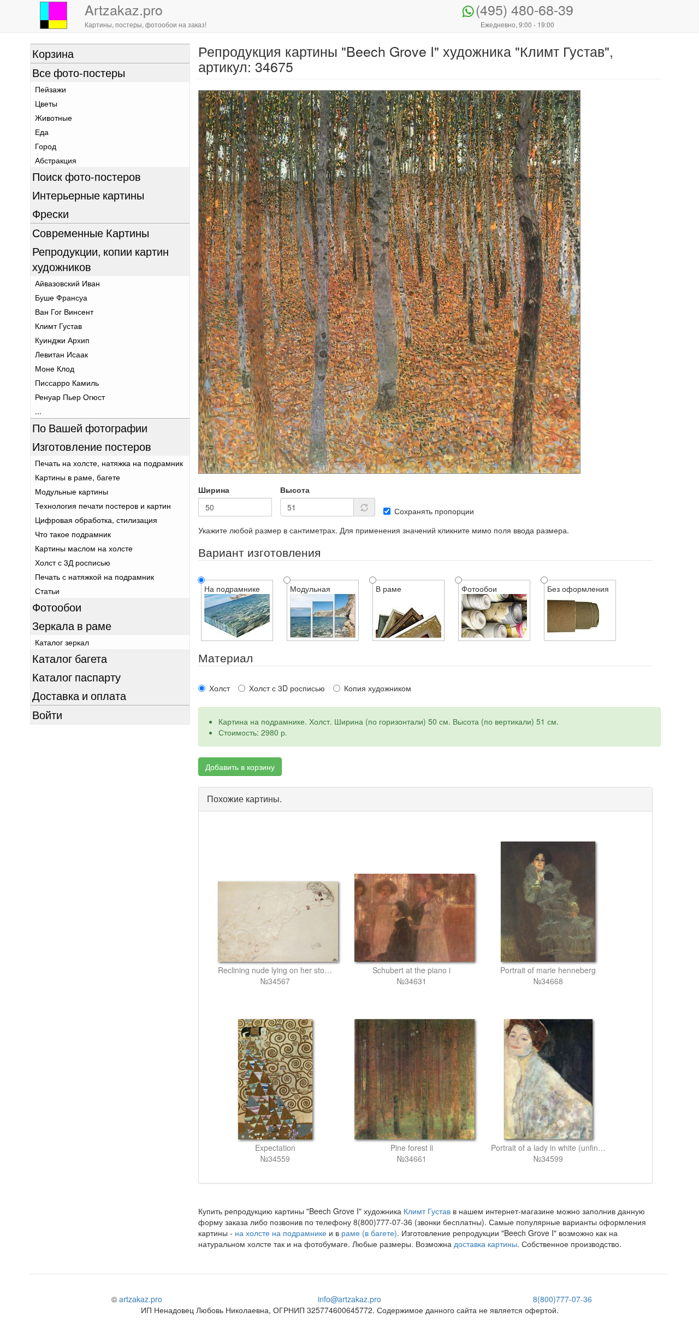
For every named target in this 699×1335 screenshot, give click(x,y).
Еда (42, 131)
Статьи (47, 590)
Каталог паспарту (76, 677)
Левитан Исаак (61, 354)
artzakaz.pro (140, 1298)
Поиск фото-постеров (86, 176)
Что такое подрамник (73, 533)
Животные (53, 117)
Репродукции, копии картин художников (100, 258)
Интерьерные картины (88, 195)
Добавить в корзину (240, 766)
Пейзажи (50, 89)
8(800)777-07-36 (562, 1298)
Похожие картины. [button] (244, 798)
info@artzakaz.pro (349, 1298)
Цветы (46, 103)
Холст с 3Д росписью (72, 562)
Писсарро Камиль (67, 382)
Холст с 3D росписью (287, 688)
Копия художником (377, 688)
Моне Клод (54, 368)
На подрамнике (232, 588)
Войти (47, 714)
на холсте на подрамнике (281, 1232)
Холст (219, 688)
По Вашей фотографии (89, 428)
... (38, 410)
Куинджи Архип (62, 339)
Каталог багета (69, 658)
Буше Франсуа (61, 297)
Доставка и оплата (79, 695)
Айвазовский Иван (67, 283)
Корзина (53, 53)
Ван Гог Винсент (64, 311)
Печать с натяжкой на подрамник (94, 576)
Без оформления (578, 588)
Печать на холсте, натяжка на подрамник (109, 462)
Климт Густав (58, 325)
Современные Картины (90, 232)
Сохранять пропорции (434, 510)
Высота (295, 489)
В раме (388, 588)
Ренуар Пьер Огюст (70, 396)
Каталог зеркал (62, 642)
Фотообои (56, 607)
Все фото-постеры (78, 72)
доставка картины (485, 1243)
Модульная (310, 588)
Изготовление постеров (91, 446)
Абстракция (55, 160)
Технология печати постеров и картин (103, 505)
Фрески (50, 213)
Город (45, 145)
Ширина (213, 489)
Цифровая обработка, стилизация (96, 519)
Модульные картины (71, 491)
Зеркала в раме (71, 625)
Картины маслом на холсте (84, 548)
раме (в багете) (369, 1232)
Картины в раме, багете (77, 477)
